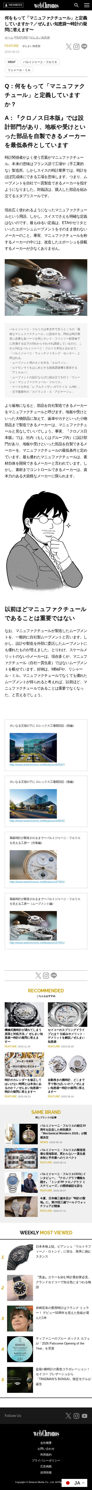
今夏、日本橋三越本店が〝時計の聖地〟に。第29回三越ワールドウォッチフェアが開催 (63, 1202)
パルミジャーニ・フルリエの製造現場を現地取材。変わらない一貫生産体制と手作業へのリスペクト (62, 1154)
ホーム (9, 37)
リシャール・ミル (19, 70)
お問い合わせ (46, 1448)
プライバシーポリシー (46, 1460)
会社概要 (46, 1442)
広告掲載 (46, 1466)
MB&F (12, 62)
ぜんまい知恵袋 (40, 37)
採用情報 (46, 1472)
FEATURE (21, 37)
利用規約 (46, 1454)
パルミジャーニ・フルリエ (40, 62)
